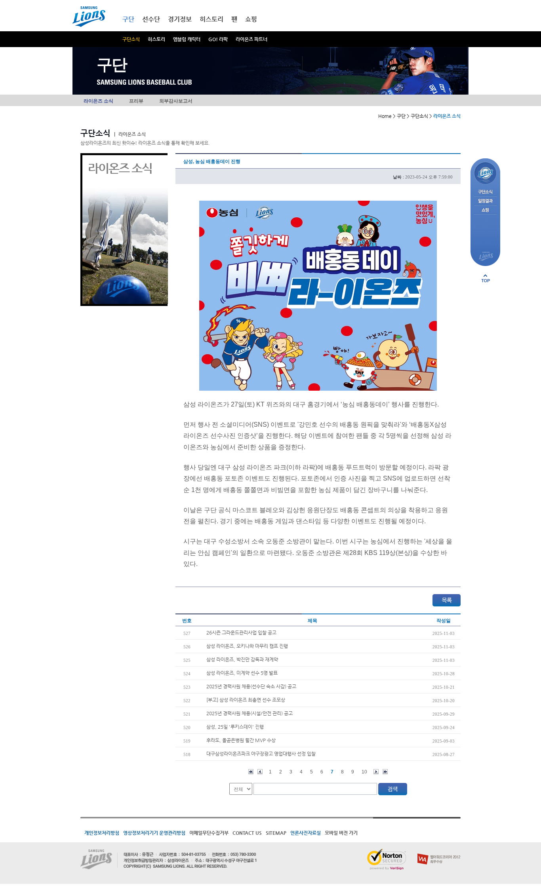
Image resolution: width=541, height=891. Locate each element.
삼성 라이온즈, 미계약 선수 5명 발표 (242, 673)
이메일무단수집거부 (209, 833)
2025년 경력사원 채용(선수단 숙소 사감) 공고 (251, 686)
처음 (250, 771)
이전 (260, 771)
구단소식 (131, 39)
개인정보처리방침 (101, 833)
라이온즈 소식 (98, 101)
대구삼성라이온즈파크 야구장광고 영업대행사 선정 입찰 (261, 753)
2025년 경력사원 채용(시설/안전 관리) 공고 (249, 713)
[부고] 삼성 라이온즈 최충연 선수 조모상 (245, 700)
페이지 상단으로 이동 (485, 278)
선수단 (151, 19)
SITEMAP (276, 833)
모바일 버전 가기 (341, 833)
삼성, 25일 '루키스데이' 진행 (235, 727)
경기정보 (180, 19)
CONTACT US (247, 833)
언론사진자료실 (305, 833)
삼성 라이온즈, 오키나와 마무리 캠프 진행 (247, 646)
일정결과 (485, 201)
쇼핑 (251, 19)
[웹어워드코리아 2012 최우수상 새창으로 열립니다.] (439, 852)
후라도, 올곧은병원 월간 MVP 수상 (241, 740)
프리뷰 (136, 101)
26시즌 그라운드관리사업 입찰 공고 (241, 632)
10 (364, 772)
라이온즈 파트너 (251, 39)
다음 (376, 771)
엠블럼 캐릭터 (186, 39)
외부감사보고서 (175, 101)
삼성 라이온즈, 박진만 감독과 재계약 (242, 659)
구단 (128, 19)
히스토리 (156, 39)
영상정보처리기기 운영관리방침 (154, 833)
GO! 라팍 (218, 39)
